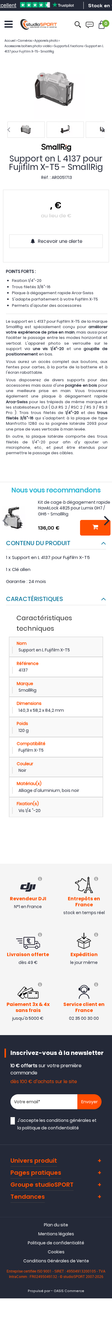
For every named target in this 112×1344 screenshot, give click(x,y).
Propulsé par (39, 1291)
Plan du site (56, 1225)
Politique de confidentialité (56, 1243)
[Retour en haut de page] (105, 935)
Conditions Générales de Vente (56, 1261)
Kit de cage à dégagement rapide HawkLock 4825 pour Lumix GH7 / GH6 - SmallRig (74, 508)
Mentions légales (56, 1234)
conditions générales (68, 1120)
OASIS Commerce (69, 1291)
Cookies (56, 1252)
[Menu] (8, 24)
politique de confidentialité (50, 1128)
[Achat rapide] (95, 528)
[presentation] (9, 130)
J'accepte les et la (56, 1124)
